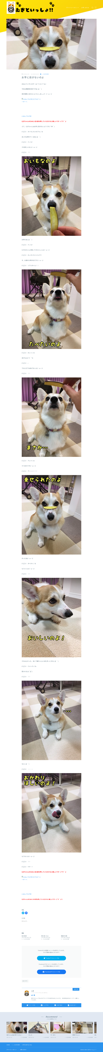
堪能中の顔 (64, 936)
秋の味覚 (24, 936)
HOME (8, 1044)
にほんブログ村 (26, 116)
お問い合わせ (85, 7)
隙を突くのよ (45, 936)
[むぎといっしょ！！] (31, 7)
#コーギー (25, 981)
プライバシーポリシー (72, 7)
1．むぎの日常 (45, 74)
